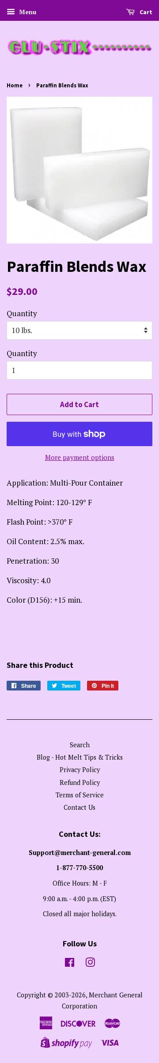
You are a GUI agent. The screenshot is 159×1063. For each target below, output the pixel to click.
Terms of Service (80, 795)
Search (80, 745)
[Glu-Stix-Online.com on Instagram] (90, 964)
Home (15, 85)
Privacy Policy (80, 769)
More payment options (79, 457)
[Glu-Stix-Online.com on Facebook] (69, 964)
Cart (145, 12)
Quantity (22, 313)
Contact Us (79, 807)
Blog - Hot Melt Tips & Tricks (80, 757)
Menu (26, 12)
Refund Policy (80, 782)
